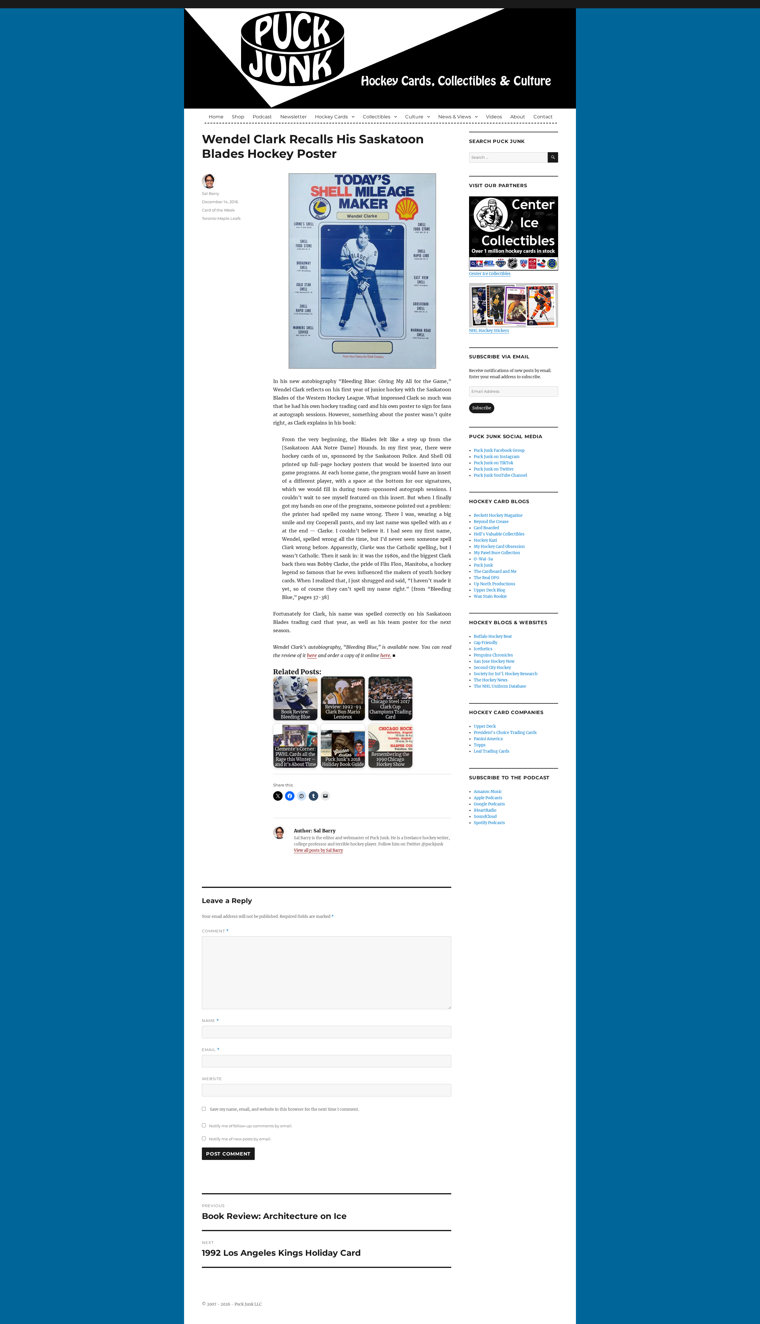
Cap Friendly (485, 642)
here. (385, 655)
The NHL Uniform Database (500, 686)
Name (210, 1020)
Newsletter (293, 117)
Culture (414, 117)
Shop (238, 117)
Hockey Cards (331, 117)
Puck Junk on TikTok (493, 462)
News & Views (454, 117)
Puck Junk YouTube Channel (500, 475)
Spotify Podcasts (489, 822)
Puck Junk (483, 565)
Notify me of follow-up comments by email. (250, 1125)
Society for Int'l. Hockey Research (506, 673)
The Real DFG (486, 577)
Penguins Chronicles (493, 655)
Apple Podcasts (488, 797)
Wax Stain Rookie (490, 596)
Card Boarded (486, 527)
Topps (480, 745)
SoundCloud (485, 816)
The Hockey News (491, 680)
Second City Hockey (492, 667)
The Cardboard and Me (495, 571)
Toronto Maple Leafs (221, 218)
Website (212, 1078)
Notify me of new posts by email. (240, 1139)
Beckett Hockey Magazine (498, 515)
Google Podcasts (489, 804)
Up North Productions (494, 583)
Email (211, 1049)
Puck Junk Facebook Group (499, 450)
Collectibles (376, 117)
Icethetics (483, 648)
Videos (494, 117)
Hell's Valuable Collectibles (499, 534)
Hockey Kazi (485, 540)
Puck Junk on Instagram (497, 456)
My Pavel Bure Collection (497, 552)
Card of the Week (218, 210)
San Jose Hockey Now (494, 661)
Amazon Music (488, 791)
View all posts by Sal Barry (318, 850)
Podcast (262, 117)
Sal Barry (210, 193)
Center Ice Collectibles (490, 273)
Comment (215, 931)
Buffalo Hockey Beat (493, 636)
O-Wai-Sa (483, 559)
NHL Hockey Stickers (489, 330)
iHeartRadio (485, 810)
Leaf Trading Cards (491, 751)
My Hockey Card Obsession (499, 546)
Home (216, 117)
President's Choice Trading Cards (505, 732)
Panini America (488, 738)
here (312, 655)
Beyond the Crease (491, 521)
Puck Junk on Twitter (494, 469)
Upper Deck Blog (489, 590)
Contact (543, 117)
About (517, 117)
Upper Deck (485, 726)
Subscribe (481, 408)
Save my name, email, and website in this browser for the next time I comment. (284, 1109)
